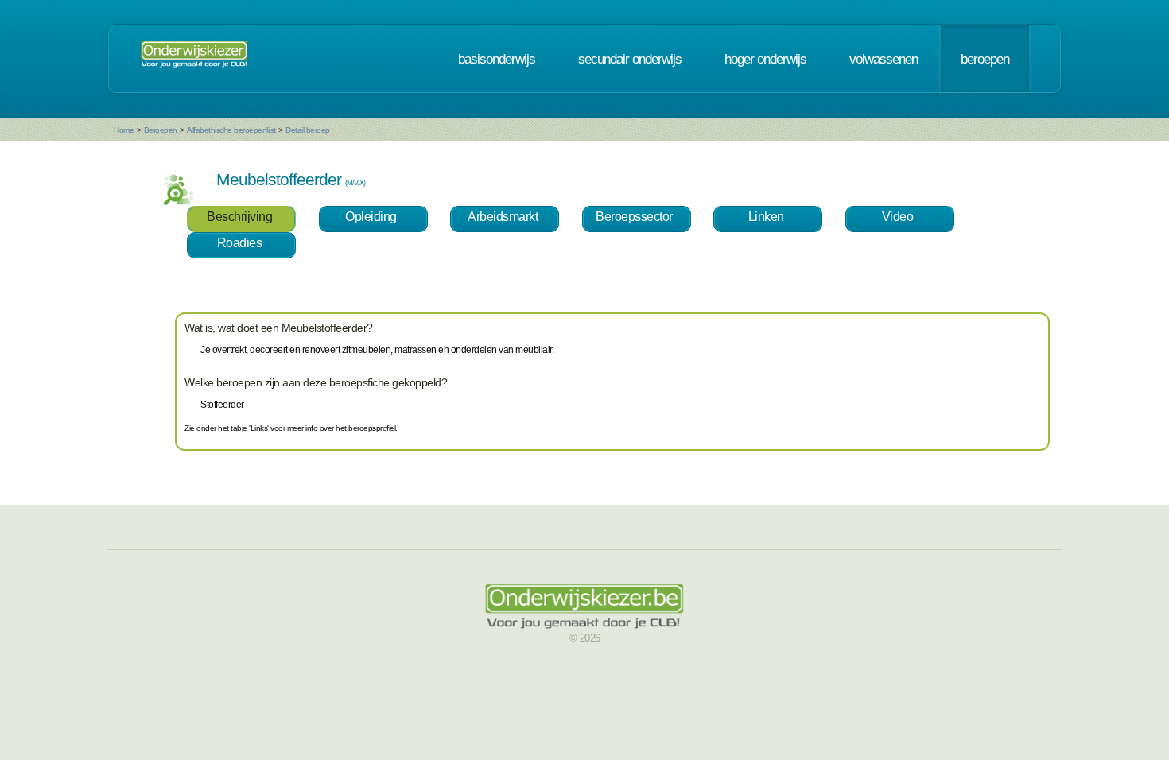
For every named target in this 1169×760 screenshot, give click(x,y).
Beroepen (160, 130)
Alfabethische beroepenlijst (231, 130)
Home (124, 130)
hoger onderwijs (765, 59)
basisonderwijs (496, 59)
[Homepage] (194, 59)
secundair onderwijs (630, 59)
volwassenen (883, 59)
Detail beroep (307, 130)
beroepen (985, 59)
